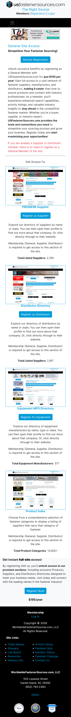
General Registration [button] (35, 59)
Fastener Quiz (44, 648)
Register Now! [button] (35, 591)
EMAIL (35, 694)
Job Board (14, 652)
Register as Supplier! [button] (35, 215)
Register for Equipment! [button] (35, 417)
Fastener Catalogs (46, 656)
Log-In (35, 616)
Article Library (44, 644)
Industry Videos (45, 652)
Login (51, 13)
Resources (14, 656)
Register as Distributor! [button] (35, 314)
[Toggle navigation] (12, 22)
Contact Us (42, 660)
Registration (37, 13)
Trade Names (16, 644)
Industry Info (15, 660)
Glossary (13, 648)
